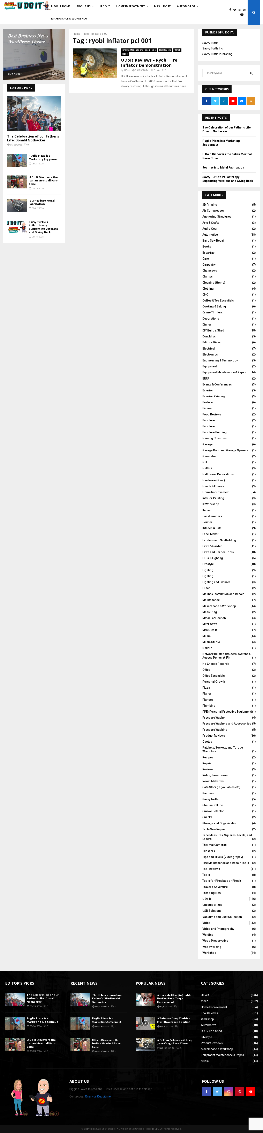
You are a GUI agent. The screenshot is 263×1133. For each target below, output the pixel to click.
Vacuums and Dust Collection (222, 917)
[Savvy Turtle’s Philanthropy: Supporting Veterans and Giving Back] (17, 226)
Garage (207, 444)
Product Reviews (213, 735)
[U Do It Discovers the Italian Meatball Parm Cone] (17, 181)
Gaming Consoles (214, 438)
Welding (207, 934)
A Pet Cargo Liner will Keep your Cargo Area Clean (174, 1041)
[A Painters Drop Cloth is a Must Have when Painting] (145, 1023)
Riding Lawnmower (215, 775)
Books (206, 246)
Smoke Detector (213, 811)
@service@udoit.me (98, 1096)
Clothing (208, 288)
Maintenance (211, 600)
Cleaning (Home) (213, 282)
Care (205, 258)
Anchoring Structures (216, 216)
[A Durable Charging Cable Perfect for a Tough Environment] (145, 999)
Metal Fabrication (214, 618)
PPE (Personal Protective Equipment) (227, 711)
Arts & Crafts (210, 222)
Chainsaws (209, 270)
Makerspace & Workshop (69, 18)
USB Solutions (211, 910)
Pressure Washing (214, 729)
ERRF (205, 378)
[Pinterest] (245, 10)
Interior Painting (213, 498)
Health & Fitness (213, 486)
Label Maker (210, 534)
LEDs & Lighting (212, 558)
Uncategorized (212, 904)
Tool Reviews (165, 50)
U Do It (105, 6)
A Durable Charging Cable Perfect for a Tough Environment (174, 998)
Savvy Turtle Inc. (212, 48)
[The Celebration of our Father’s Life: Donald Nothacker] (34, 113)
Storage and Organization (219, 823)
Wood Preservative (215, 940)
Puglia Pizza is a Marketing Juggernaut (44, 157)
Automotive (186, 6)
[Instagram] (240, 10)
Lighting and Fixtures (216, 582)
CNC (205, 294)
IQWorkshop (210, 504)
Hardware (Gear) (213, 480)
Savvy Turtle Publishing (217, 54)
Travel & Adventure (215, 887)
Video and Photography (218, 928)
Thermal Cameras (214, 844)
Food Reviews (211, 414)
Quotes (207, 741)
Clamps (207, 276)
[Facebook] (231, 10)
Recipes (207, 757)
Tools (206, 874)
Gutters (207, 468)
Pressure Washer (214, 717)
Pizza (206, 687)
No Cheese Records (215, 663)
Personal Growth (213, 681)
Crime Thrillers (212, 312)
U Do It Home (60, 6)
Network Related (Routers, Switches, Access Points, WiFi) (226, 655)
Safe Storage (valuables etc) (221, 787)
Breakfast (208, 252)
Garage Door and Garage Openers (225, 450)
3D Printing (209, 204)
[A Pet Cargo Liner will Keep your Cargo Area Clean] (145, 1044)
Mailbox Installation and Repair (223, 594)
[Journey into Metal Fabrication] (17, 205)
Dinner (206, 324)
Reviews (207, 769)
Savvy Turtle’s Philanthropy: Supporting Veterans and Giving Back (43, 227)
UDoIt (127, 70)
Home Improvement (130, 6)
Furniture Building (214, 432)
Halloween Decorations (218, 474)
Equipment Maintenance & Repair (224, 372)
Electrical (208, 348)
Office (206, 669)
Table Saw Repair (213, 829)
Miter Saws (209, 624)
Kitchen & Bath (211, 528)
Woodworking (211, 946)
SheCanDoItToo (212, 805)
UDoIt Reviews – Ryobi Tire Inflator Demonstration (149, 62)
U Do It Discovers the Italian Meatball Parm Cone (43, 180)
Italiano (207, 510)
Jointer (207, 522)
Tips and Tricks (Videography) (222, 857)
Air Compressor (213, 210)
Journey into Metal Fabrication (42, 202)
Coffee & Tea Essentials (218, 300)
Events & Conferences (217, 384)
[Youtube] (243, 14)
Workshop (209, 952)
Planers (207, 699)
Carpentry (209, 264)
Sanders (208, 793)
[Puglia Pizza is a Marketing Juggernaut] (17, 160)
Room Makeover (213, 781)
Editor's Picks (211, 342)
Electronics (210, 354)
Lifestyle (208, 564)
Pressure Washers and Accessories (226, 723)
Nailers (207, 648)
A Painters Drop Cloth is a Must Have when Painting (174, 1020)
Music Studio (211, 642)
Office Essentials (213, 675)
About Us (83, 6)
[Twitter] (235, 10)
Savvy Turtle (210, 43)
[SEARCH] (251, 73)
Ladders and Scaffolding (219, 540)
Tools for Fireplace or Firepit (221, 880)
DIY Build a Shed (213, 330)
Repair (206, 763)
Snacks (207, 817)
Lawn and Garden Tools (218, 552)
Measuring (209, 612)
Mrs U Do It (162, 6)
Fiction (207, 408)
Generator (209, 456)
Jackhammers (212, 516)
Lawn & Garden (212, 546)
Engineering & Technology (220, 360)
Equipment (209, 366)
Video (125, 54)
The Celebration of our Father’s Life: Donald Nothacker (33, 138)
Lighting (207, 570)
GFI (204, 462)
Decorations (210, 318)
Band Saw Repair (213, 240)
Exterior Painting (213, 396)
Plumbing (208, 705)
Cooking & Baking (214, 306)
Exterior (207, 390)
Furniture (208, 420)
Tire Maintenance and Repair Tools (139, 50)
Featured (208, 402)
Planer (206, 693)
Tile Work (208, 851)
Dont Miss (209, 336)
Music (206, 636)
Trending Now (211, 892)
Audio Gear (210, 228)
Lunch (206, 588)
